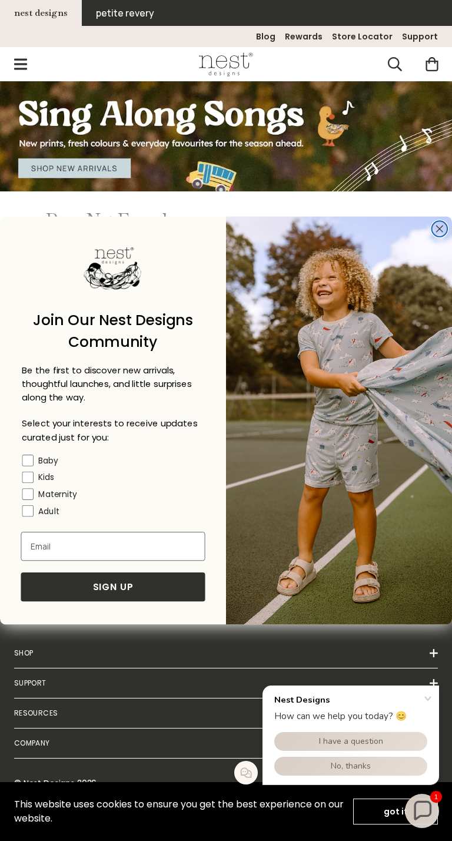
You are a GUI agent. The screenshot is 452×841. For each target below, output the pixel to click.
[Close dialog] (440, 229)
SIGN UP (113, 587)
